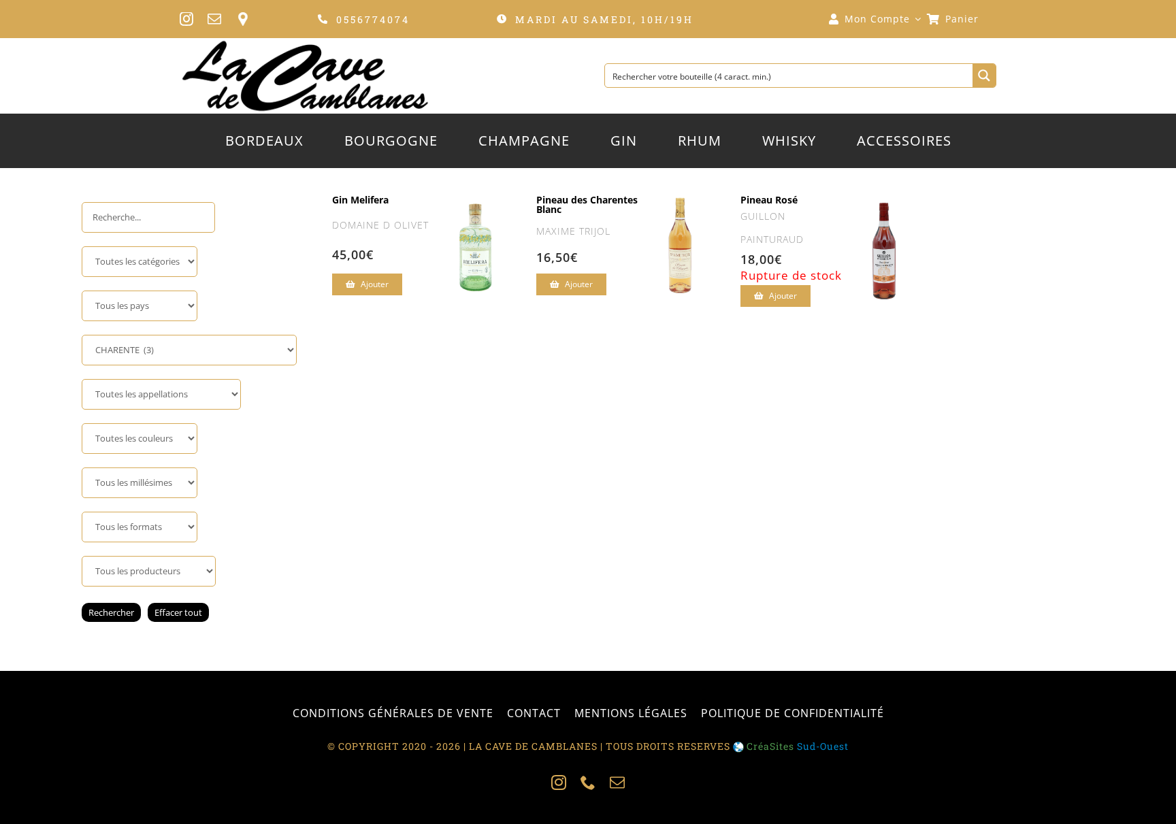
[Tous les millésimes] (139, 482)
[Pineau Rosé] (884, 212)
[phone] (588, 782)
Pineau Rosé (769, 199)
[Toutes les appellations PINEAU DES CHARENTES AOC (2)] (161, 394)
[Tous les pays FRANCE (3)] (139, 306)
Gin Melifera (360, 199)
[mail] (215, 19)
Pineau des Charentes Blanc (587, 204)
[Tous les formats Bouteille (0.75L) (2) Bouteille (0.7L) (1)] (139, 527)
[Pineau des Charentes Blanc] (680, 206)
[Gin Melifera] (475, 206)
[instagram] (187, 19)
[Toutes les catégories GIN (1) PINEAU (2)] (139, 261)
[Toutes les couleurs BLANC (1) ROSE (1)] (139, 438)
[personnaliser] (242, 19)
